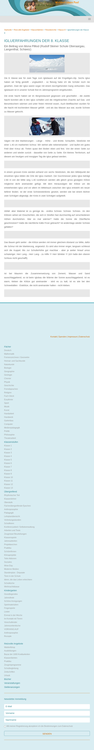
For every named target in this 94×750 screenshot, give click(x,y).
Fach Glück (9, 396)
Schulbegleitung (11, 668)
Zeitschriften (9, 672)
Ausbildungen (10, 651)
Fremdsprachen (11, 389)
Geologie (8, 375)
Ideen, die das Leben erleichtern (18, 580)
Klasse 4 (8, 456)
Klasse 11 (8, 481)
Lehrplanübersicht (12, 516)
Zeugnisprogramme (12, 665)
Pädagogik (9, 513)
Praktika (7, 548)
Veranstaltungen (12, 683)
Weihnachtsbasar (11, 587)
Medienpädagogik (12, 428)
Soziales (8, 562)
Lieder (7, 612)
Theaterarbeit (10, 438)
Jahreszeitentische (12, 626)
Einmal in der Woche (13, 615)
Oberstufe (8, 502)
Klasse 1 (8, 446)
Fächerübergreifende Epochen (17, 506)
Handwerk (8, 417)
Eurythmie (8, 400)
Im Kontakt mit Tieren (13, 619)
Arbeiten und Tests (12, 530)
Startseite (8, 30)
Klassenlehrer (10, 499)
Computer (8, 424)
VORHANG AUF (11, 629)
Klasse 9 (8, 474)
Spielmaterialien (11, 605)
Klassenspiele (10, 537)
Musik (6, 407)
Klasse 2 (8, 449)
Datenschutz (84, 337)
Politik (7, 431)
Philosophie (9, 435)
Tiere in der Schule (12, 576)
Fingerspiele (9, 608)
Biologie (7, 368)
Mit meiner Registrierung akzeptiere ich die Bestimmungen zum (40, 726)
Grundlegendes (11, 594)
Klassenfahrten (37, 30)
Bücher (7, 679)
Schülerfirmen (10, 551)
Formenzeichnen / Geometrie (16, 357)
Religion (8, 393)
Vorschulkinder (10, 622)
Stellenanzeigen (12, 687)
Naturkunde (9, 364)
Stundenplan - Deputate (14, 573)
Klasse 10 (8, 477)
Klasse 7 (8, 467)
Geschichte (9, 385)
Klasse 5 (8, 460)
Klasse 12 (8, 484)
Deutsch (7, 350)
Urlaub (7, 675)
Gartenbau (8, 421)
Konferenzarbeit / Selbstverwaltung (19, 527)
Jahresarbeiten (10, 541)
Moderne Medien (11, 569)
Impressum (73, 337)
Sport (6, 403)
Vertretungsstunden (12, 520)
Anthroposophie (11, 509)
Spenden (63, 337)
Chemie (7, 378)
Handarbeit (9, 414)
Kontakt (54, 337)
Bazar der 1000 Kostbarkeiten (17, 654)
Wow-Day (8, 566)
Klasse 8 (61, 30)
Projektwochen (10, 544)
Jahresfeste (9, 598)
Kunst (6, 410)
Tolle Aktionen (10, 558)
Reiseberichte (50, 30)
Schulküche (9, 583)
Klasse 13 (8, 488)
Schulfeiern (9, 523)
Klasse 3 (8, 453)
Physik (7, 382)
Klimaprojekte (10, 555)
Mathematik (9, 354)
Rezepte (8, 636)
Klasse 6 (8, 463)
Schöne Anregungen (13, 601)
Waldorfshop (9, 647)
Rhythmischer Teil (12, 495)
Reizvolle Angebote (21, 30)
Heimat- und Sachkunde (14, 361)
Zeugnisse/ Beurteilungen (15, 534)
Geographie (9, 371)
